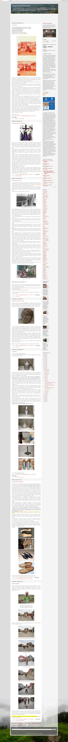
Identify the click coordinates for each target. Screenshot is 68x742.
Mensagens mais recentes (17, 723)
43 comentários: (33, 115)
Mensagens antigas (36, 723)
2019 (45, 363)
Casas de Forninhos (44, 204)
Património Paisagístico (45, 255)
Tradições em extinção (45, 275)
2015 (45, 368)
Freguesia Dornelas (44, 233)
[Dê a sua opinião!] (13, 117)
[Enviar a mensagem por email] (12, 117)
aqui (29, 252)
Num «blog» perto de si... (17, 180)
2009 (45, 401)
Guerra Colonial (17, 296)
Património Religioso (18, 175)
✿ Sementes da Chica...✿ (48, 166)
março (46, 390)
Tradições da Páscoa (21, 720)
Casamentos (45, 202)
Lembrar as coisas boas (47, 23)
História (44, 237)
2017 (45, 365)
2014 (45, 394)
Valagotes (44, 277)
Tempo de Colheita (44, 269)
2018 (45, 364)
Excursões (44, 217)
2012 (45, 397)
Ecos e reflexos (46, 163)
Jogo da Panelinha (15, 583)
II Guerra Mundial (45, 240)
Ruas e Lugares (21, 118)
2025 (45, 355)
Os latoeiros (14, 351)
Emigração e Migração (45, 212)
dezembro (46, 369)
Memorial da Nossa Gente (45, 243)
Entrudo (44, 213)
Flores (44, 226)
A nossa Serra (45, 190)
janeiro (46, 393)
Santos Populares (46, 266)
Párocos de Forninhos (45, 251)
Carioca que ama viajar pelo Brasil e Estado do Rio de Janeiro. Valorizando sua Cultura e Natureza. (49, 172)
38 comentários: (33, 474)
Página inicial (28, 723)
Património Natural (44, 253)
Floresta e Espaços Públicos (45, 228)
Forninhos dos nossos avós (45, 231)
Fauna (44, 219)
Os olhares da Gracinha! (48, 168)
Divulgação (44, 210)
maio (46, 378)
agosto (46, 374)
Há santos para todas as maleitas (18, 123)
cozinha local (45, 208)
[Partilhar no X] (14, 117)
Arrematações (45, 196)
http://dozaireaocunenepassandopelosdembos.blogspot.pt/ (20, 289)
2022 (45, 359)
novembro (46, 370)
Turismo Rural (45, 276)
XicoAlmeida (46, 93)
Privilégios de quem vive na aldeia (45, 260)
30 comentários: (30, 577)
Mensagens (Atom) (19, 725)
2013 (45, 396)
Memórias (16, 118)
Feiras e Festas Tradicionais (45, 221)
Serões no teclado (46, 267)
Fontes (44, 229)
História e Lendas (45, 238)
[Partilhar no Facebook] (15, 117)
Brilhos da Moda (47, 175)
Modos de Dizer (45, 246)
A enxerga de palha (48, 286)
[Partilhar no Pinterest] (16, 117)
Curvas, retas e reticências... (49, 182)
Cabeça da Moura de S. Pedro (18, 300)
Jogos (16, 720)
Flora (44, 225)
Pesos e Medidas (48, 339)
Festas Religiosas (46, 224)
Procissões (44, 261)
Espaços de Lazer (46, 216)
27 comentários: (30, 174)
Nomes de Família (46, 248)
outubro (46, 372)
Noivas (44, 247)
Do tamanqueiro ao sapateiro (17, 481)
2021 (45, 360)
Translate (47, 42)
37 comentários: (30, 294)
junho (46, 377)
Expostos (44, 218)
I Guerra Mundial (45, 239)
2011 (45, 398)
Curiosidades (45, 209)
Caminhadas (45, 199)
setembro (46, 373)
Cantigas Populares (44, 201)
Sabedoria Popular (44, 264)
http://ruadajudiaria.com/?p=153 (18, 166)
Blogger (41, 733)
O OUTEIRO (14, 25)
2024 (45, 356)
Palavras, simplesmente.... (48, 180)
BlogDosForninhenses (21, 6)
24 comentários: (31, 345)
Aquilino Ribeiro (45, 195)
